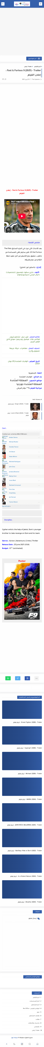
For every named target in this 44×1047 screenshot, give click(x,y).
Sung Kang (12, 493)
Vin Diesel (12, 452)
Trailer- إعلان (28, 66)
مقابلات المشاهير (34, 1016)
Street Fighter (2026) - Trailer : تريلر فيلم (27, 722)
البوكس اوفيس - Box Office (31, 1008)
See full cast (5, 506)
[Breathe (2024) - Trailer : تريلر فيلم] (22, 889)
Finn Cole (12, 489)
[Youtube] (27, 982)
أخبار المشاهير (35, 1005)
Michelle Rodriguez (14, 462)
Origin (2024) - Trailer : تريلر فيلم (18, 404)
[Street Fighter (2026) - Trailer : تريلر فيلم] (22, 710)
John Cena (12, 467)
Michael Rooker (13, 442)
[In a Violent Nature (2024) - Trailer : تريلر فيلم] (22, 864)
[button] (27, 678)
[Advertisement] (22, 31)
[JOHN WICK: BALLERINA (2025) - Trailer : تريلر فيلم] (22, 812)
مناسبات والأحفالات (34, 1023)
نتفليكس (37, 1027)
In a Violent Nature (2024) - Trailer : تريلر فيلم (26, 876)
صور (38, 1012)
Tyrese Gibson (13, 502)
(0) (3, 79)
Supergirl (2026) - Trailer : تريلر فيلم (29, 748)
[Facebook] (37, 982)
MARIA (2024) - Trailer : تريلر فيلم (30, 799)
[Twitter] (17, 982)
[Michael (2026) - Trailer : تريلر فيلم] (22, 761)
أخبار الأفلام (37, 66)
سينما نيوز (14, 1038)
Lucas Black (12, 480)
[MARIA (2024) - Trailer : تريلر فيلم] (22, 787)
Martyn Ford (12, 476)
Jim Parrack (12, 497)
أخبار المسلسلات (34, 1001)
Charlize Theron (13, 447)
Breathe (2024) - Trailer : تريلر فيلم (30, 902)
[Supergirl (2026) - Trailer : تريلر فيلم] (22, 735)
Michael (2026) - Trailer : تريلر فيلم (30, 774)
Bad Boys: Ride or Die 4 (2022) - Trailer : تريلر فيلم (25, 851)
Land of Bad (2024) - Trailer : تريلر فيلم (18, 414)
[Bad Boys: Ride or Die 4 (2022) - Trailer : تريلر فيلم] (22, 838)
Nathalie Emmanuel (15, 485)
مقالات (38, 1019)
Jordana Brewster (14, 472)
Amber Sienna (13, 437)
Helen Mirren (13, 456)
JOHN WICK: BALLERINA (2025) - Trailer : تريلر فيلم (24, 825)
